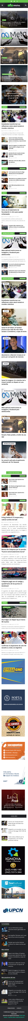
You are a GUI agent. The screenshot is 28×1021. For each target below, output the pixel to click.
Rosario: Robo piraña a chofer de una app (13, 60)
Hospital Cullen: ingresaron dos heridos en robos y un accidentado (17, 226)
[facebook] (11, 1)
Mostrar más (22, 107)
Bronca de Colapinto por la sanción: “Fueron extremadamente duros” (14, 550)
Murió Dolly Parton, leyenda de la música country (16, 493)
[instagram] (17, 1)
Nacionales (7, 338)
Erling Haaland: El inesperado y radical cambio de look (12, 518)
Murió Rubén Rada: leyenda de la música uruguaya (16, 480)
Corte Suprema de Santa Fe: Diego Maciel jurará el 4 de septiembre (16, 172)
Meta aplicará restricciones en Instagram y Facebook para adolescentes (13, 41)
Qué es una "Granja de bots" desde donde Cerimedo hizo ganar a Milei (15, 823)
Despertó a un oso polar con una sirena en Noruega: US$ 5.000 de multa (17, 831)
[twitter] (14, 1)
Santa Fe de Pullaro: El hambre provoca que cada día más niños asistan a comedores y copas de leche (17, 139)
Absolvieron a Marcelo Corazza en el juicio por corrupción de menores (13, 356)
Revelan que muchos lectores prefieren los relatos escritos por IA (17, 944)
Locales (6, 283)
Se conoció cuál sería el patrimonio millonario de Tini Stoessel (14, 77)
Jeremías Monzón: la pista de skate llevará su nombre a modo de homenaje (17, 154)
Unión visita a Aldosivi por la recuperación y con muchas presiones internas (16, 838)
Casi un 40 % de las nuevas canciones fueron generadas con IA (17, 929)
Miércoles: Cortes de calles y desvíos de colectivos (17, 161)
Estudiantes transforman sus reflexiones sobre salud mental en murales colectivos (13, 126)
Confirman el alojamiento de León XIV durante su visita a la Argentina (14, 647)
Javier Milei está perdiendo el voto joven (16, 185)
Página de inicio (11, 1008)
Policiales (6, 418)
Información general (9, 391)
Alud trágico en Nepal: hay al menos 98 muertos (13, 621)
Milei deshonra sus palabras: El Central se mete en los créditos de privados (17, 179)
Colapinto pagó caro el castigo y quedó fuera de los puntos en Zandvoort (12, 583)
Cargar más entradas (14, 472)
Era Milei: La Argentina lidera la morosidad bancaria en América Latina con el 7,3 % (14, 94)
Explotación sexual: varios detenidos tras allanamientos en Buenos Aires (17, 271)
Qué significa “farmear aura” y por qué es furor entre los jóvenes (17, 936)
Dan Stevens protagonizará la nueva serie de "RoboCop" (17, 486)
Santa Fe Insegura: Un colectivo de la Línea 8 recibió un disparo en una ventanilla (13, 23)
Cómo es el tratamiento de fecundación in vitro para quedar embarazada (12, 212)
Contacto (19, 1008)
